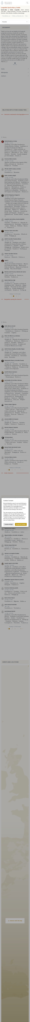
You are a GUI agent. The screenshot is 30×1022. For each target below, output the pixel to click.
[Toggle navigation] (27, 3)
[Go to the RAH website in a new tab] (2, 3)
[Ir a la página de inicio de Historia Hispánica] (7, 3)
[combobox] (15, 21)
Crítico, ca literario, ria (17, 16)
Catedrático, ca (6, 16)
